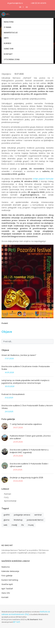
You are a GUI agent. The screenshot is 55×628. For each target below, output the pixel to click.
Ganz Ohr (8, 48)
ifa (22, 525)
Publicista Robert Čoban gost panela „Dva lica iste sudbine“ (30, 437)
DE (27, 7)
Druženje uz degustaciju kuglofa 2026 (26, 477)
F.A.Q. (6, 497)
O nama (7, 27)
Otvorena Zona (12, 59)
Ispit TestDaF (7, 588)
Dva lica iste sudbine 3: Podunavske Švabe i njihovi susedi (29, 465)
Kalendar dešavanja (10, 571)
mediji (14, 525)
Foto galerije (7, 575)
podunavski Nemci (35, 520)
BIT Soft (16, 622)
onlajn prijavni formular (43, 178)
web (5, 525)
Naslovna (9, 22)
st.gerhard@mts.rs (15, 3)
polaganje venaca (22, 515)
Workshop (18, 520)
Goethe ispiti (7, 584)
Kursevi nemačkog (10, 580)
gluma (6, 520)
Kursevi (7, 43)
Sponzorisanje (10, 501)
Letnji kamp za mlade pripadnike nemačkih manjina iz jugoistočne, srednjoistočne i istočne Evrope (25, 381)
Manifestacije (11, 32)
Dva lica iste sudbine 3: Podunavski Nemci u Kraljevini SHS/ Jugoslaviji (29, 451)
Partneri (7, 494)
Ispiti (6, 38)
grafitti (7, 515)
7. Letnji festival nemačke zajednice (26, 424)
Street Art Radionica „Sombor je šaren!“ (19, 355)
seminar (38, 515)
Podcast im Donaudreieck (13, 394)
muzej (31, 525)
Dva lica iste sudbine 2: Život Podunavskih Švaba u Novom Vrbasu (27, 407)
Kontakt (8, 54)
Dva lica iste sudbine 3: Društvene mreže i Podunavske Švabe (26, 367)
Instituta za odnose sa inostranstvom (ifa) (26, 613)
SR (20, 7)
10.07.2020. (19, 74)
